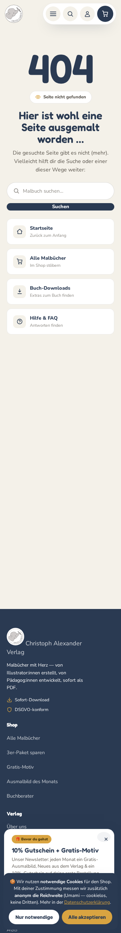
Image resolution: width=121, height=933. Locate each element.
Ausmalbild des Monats (32, 781)
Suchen (60, 206)
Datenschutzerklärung (87, 902)
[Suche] (70, 13)
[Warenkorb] (105, 14)
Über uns (17, 826)
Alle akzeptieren (87, 917)
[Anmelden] (87, 13)
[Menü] (53, 13)
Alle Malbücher (23, 738)
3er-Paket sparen (26, 752)
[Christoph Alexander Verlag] (14, 14)
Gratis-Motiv (20, 767)
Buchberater (20, 796)
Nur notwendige (34, 917)
